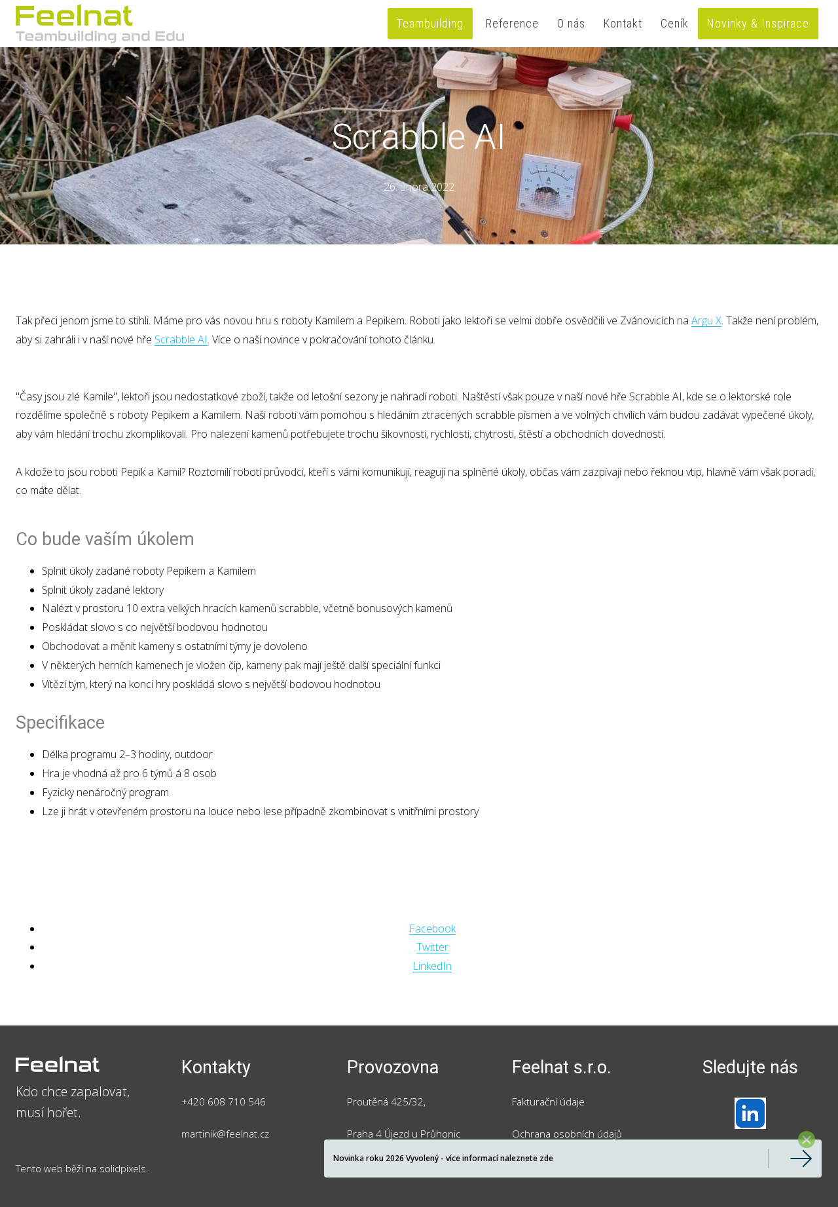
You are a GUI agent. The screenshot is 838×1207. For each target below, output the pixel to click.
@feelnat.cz (243, 1133)
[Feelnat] (100, 23)
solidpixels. (124, 1168)
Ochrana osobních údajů (567, 1133)
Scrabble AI (181, 339)
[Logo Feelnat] (88, 1064)
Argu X (706, 320)
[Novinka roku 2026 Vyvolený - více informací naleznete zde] (790, 1158)
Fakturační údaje (548, 1101)
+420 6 (197, 1101)
